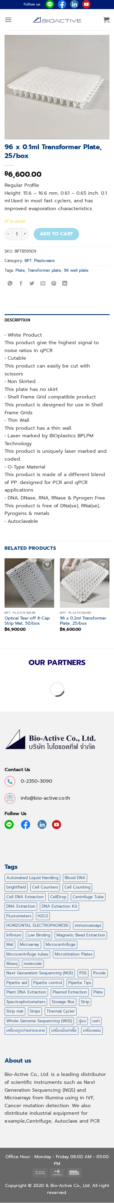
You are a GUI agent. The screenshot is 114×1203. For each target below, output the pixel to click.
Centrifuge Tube (88, 897)
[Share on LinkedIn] (65, 284)
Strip (85, 1002)
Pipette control (47, 983)
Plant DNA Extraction (26, 992)
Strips (35, 1011)
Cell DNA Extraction (25, 897)
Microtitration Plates (73, 954)
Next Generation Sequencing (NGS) (39, 973)
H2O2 (43, 916)
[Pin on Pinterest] (54, 284)
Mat (9, 944)
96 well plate (76, 270)
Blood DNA (75, 878)
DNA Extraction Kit (59, 906)
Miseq (11, 963)
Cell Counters (45, 887)
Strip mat (14, 1011)
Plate (20, 270)
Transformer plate (44, 270)
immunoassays (88, 925)
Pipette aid (16, 983)
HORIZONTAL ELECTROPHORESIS (37, 925)
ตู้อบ (82, 1021)
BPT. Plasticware (40, 261)
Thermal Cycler (61, 1011)
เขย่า (96, 1021)
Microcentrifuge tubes (27, 954)
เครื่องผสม (92, 1030)
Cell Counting (77, 887)
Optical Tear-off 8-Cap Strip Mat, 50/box (27, 621)
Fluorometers (18, 916)
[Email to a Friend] (43, 284)
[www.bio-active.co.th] (57, 20)
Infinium (13, 935)
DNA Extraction (20, 906)
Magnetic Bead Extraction (81, 935)
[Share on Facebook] (21, 284)
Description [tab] (17, 320)
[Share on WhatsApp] (10, 284)
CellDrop (58, 897)
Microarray (29, 944)
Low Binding (39, 935)
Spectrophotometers (25, 1002)
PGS (83, 973)
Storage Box (63, 1002)
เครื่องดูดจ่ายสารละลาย (25, 1030)
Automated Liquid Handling (32, 878)
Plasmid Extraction (70, 992)
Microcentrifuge (60, 944)
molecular (33, 963)
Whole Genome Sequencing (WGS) (39, 1021)
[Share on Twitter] (32, 284)
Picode (99, 973)
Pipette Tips (79, 983)
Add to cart (56, 233)
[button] (8, 19)
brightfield (16, 887)
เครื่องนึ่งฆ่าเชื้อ (64, 1030)
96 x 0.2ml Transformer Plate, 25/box (83, 621)
